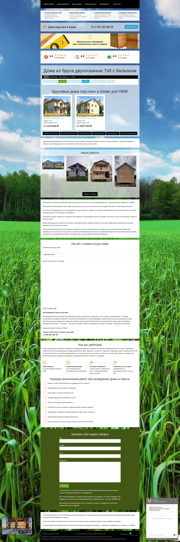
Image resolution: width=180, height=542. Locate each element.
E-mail (61, 453)
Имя (60, 438)
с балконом (62, 81)
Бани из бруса (77, 4)
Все (73, 77)
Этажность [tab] (65, 77)
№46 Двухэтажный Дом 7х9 (53, 118)
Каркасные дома (63, 4)
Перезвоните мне (131, 27)
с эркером (85, 81)
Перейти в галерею (90, 194)
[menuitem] (49, 4)
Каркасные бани (90, 4)
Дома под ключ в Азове (62, 27)
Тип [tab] (47, 77)
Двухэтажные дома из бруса (68, 133)
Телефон (61, 445)
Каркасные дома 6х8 (98, 133)
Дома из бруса (49, 4)
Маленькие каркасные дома (128, 133)
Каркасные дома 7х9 (112, 133)
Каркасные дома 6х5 (84, 133)
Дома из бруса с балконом (51, 133)
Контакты (117, 4)
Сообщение (62, 460)
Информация (104, 4)
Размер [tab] (55, 77)
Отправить (64, 486)
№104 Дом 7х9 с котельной (86, 118)
